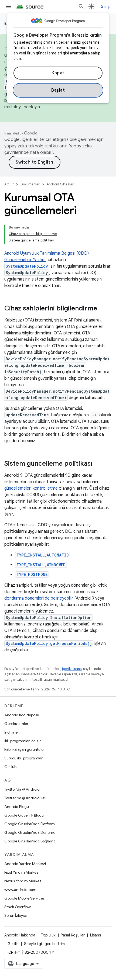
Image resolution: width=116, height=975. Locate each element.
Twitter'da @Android (22, 789)
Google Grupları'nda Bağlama (30, 841)
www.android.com (20, 889)
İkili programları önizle (23, 740)
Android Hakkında (19, 935)
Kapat (58, 73)
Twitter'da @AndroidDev (25, 798)
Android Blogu (16, 806)
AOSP (8, 184)
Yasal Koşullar (73, 935)
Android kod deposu (21, 715)
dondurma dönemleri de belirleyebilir (38, 598)
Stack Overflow (17, 906)
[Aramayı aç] (81, 6)
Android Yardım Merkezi (25, 863)
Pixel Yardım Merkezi (21, 872)
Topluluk (48, 935)
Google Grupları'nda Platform (29, 823)
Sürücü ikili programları (23, 758)
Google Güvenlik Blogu (24, 815)
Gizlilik (13, 944)
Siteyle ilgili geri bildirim (44, 944)
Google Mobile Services (24, 898)
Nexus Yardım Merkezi (23, 881)
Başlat (58, 90)
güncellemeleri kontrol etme (31, 488)
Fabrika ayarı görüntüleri (25, 749)
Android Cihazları (60, 184)
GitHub (10, 766)
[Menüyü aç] (8, 6)
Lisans (95, 935)
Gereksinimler (16, 723)
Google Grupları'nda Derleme (29, 832)
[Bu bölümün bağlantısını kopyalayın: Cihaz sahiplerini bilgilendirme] (102, 309)
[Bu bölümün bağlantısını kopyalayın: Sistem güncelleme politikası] (97, 464)
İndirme (11, 732)
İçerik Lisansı (72, 668)
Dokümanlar (30, 184)
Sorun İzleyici (15, 915)
